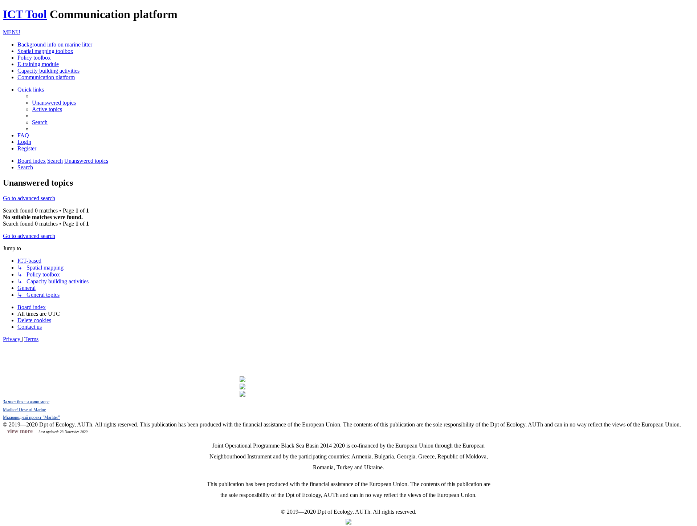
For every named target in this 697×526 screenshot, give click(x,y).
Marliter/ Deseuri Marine (24, 409)
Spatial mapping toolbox (45, 51)
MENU (11, 32)
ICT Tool (25, 14)
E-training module (38, 64)
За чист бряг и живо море (26, 401)
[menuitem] (54, 103)
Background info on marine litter (54, 44)
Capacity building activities (48, 71)
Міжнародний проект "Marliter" (31, 417)
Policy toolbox (34, 57)
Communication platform (46, 77)
